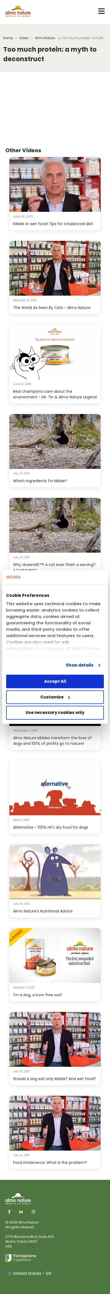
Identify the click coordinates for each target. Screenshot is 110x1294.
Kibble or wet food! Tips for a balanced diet (53, 223)
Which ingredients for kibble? (40, 480)
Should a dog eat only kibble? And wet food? (54, 1078)
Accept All (55, 681)
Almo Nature (45, 38)
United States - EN (32, 1273)
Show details (79, 665)
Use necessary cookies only (55, 713)
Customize (52, 697)
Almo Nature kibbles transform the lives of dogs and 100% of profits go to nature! (52, 740)
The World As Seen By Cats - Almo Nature (52, 307)
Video (24, 38)
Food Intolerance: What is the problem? (50, 1162)
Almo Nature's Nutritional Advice (43, 911)
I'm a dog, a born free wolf (37, 995)
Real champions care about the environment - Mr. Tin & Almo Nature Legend (55, 394)
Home (8, 38)
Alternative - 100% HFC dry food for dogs (50, 827)
